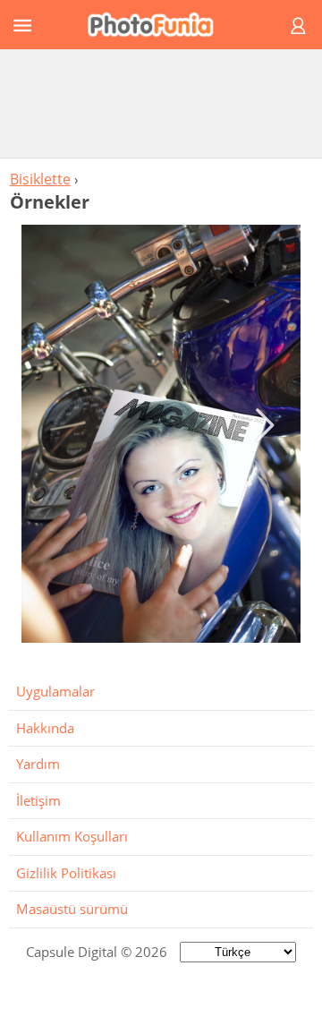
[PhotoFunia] (158, 24)
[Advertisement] (161, 103)
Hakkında (45, 728)
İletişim (38, 800)
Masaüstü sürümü (72, 909)
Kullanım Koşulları (72, 836)
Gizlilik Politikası (66, 873)
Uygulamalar (55, 691)
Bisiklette (40, 179)
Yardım (38, 764)
